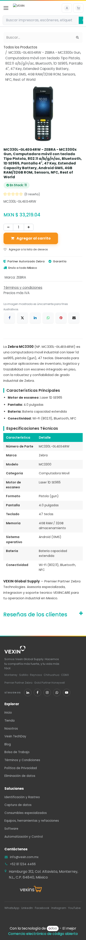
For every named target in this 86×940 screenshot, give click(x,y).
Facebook (42, 908)
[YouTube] (66, 692)
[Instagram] (47, 692)
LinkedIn (27, 908)
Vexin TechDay (15, 736)
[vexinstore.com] (43, 889)
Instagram (58, 908)
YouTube (74, 908)
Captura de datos (18, 805)
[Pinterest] (61, 318)
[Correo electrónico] (74, 318)
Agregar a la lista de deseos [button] (28, 249)
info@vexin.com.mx (24, 857)
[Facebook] (9, 318)
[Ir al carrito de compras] (78, 8)
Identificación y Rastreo (22, 797)
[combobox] (41, 20)
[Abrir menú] (6, 8)
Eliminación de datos (19, 776)
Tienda (9, 720)
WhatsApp (11, 908)
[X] (22, 318)
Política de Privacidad (20, 768)
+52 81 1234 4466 (23, 864)
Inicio (8, 712)
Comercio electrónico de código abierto (43, 933)
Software (11, 829)
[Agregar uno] (29, 227)
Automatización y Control (23, 837)
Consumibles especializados (25, 813)
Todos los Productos (20, 47)
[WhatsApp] (48, 318)
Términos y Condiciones (22, 760)
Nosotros (11, 728)
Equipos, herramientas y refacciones (31, 821)
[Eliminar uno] (8, 227)
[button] (67, 8)
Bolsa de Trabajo (17, 752)
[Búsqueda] (77, 37)
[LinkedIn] (35, 318)
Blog (7, 744)
